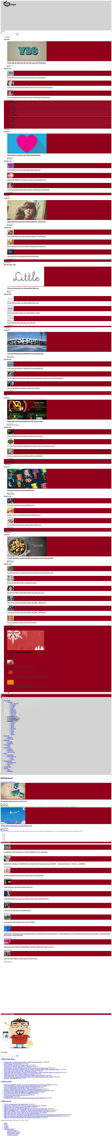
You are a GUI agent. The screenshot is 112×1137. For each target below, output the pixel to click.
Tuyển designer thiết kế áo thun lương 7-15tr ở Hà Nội (20, 958)
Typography (7, 262)
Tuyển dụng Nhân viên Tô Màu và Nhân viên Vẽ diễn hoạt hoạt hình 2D (24, 1075)
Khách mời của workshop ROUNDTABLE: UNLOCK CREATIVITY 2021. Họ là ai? (29, 947)
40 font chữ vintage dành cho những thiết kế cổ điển (23, 313)
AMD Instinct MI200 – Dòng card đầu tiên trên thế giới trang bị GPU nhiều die (26, 1111)
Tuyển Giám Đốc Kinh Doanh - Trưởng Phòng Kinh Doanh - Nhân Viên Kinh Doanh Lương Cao (32, 1072)
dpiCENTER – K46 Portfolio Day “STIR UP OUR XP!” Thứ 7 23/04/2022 (25, 852)
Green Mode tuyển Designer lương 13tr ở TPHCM (19, 922)
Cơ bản (12, 706)
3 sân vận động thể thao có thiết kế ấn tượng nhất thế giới (25, 353)
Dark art (12, 709)
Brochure (10, 764)
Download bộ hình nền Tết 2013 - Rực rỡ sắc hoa (22, 667)
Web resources (11, 756)
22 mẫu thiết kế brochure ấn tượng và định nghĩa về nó (24, 525)
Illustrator (7, 129)
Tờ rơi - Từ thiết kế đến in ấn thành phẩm (16, 1104)
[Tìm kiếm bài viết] (8, 692)
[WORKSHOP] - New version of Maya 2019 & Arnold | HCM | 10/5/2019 (24, 1098)
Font (9, 291)
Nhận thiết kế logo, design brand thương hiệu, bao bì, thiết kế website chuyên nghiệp (28, 1077)
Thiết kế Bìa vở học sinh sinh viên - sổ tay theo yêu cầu (20, 1071)
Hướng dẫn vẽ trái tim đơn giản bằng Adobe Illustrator (24, 155)
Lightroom (7, 195)
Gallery (6, 626)
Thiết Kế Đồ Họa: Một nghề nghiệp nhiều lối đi (18, 887)
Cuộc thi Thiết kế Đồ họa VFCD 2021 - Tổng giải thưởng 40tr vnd (23, 1089)
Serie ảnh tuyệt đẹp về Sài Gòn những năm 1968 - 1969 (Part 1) (26, 612)
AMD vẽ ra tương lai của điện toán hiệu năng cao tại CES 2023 (22, 1117)
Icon (11, 758)
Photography (8, 532)
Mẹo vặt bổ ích (14, 703)
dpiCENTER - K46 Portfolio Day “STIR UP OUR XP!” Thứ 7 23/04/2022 (25, 699)
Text (9, 66)
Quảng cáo (10, 425)
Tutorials (10, 101)
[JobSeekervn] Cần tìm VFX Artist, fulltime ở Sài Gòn (19, 1074)
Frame (12, 730)
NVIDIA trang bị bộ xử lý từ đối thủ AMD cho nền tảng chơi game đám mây (25, 1108)
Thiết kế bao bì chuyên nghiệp (12, 1063)
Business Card (11, 762)
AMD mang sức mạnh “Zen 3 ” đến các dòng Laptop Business (22, 1113)
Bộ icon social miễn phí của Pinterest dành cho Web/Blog (25, 456)
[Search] (1, 723)
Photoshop (7, 37)
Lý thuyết (13, 705)
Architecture (8, 327)
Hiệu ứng (13, 713)
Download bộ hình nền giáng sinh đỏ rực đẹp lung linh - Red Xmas (28, 676)
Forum (6, 710)
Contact (6, 712)
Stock (8, 769)
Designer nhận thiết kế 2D (11, 1078)
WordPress (10, 755)
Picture (7, 782)
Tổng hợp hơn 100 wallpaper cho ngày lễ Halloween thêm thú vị (27, 686)
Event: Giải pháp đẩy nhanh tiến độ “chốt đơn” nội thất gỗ (20, 1087)
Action (12, 725)
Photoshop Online (9, 1129)
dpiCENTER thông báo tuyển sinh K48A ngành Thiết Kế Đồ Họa (22, 702)
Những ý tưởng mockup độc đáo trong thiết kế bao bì (24, 515)
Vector (12, 463)
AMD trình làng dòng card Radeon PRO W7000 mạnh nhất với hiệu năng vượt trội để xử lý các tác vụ (33, 1116)
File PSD (13, 728)
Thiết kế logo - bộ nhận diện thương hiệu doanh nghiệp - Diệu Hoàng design (26, 1068)
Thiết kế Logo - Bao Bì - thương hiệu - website (17, 1066)
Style (11, 733)
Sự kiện (8, 1081)
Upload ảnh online (12, 1135)
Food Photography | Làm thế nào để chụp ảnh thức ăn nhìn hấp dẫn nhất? (30, 558)
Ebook (12, 724)
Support (6, 713)
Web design (16, 425)
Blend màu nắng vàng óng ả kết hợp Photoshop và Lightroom (26, 246)
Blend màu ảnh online (13, 1132)
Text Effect (13, 712)
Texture (13, 128)
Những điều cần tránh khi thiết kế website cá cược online (25, 421)
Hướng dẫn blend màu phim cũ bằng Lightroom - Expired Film (26, 221)
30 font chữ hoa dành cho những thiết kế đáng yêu (23, 288)
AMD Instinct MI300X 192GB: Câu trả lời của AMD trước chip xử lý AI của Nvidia (27, 1084)
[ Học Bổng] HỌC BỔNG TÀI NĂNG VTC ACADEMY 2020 (21, 1092)
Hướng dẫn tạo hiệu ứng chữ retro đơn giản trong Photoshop (26, 63)
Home (5, 709)
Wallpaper (10, 655)
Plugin (12, 731)
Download (10, 194)
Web (6, 395)
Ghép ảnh (13, 711)
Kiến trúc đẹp (11, 357)
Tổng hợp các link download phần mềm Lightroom (23, 256)
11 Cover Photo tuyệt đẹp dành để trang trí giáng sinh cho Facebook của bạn (31, 446)
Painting (12, 715)
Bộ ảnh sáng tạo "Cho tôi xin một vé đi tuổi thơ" (22, 622)
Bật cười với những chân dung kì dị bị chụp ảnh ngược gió (25, 592)
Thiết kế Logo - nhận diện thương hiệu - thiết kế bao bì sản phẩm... (23, 1062)
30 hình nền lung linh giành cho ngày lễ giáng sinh (16, 826)
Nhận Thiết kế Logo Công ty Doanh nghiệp (16, 1065)
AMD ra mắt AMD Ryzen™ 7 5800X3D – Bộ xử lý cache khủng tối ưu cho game (27, 1110)
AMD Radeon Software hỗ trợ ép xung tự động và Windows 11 (22, 1105)
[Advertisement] (50, 19)
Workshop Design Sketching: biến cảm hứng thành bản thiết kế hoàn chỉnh (25, 1090)
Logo (8, 765)
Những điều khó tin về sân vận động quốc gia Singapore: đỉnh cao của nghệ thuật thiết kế (35, 378)
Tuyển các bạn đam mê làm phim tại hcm (16, 1095)
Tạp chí (8, 1101)
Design (12, 716)
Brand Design (8, 464)
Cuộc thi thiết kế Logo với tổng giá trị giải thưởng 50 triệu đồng (22, 1086)
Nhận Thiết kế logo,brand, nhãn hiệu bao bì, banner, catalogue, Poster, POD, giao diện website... (32, 1069)
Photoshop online (12, 1130)
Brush (12, 727)
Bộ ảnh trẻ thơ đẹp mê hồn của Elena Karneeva (22, 583)
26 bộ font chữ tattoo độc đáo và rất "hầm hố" (21, 323)
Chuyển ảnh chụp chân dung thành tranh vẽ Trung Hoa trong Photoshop (30, 87)
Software (13, 722)
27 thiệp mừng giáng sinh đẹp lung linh (19, 652)
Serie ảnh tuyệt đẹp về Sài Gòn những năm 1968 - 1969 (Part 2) (26, 602)
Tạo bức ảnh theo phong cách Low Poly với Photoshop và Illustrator (28, 97)
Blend (12, 708)
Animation (13, 718)
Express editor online (13, 1133)
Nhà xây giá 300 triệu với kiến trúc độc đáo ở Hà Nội (23, 388)
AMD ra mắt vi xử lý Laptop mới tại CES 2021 (17, 1107)
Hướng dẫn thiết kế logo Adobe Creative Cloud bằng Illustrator (26, 180)
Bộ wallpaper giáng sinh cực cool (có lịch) (14, 801)
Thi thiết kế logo (8, 1096)
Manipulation (14, 115)
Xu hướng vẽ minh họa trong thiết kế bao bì (20, 490)
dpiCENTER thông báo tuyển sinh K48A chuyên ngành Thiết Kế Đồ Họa (25, 705)
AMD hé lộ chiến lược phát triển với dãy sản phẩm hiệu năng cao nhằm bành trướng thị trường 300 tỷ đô (34, 1114)
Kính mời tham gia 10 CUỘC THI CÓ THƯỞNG (18, 1093)
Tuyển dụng (10, 1059)
